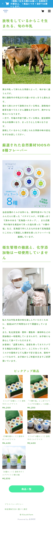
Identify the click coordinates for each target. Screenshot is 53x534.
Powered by (23, 519)
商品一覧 (26, 489)
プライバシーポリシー (14, 504)
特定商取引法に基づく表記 (16, 509)
